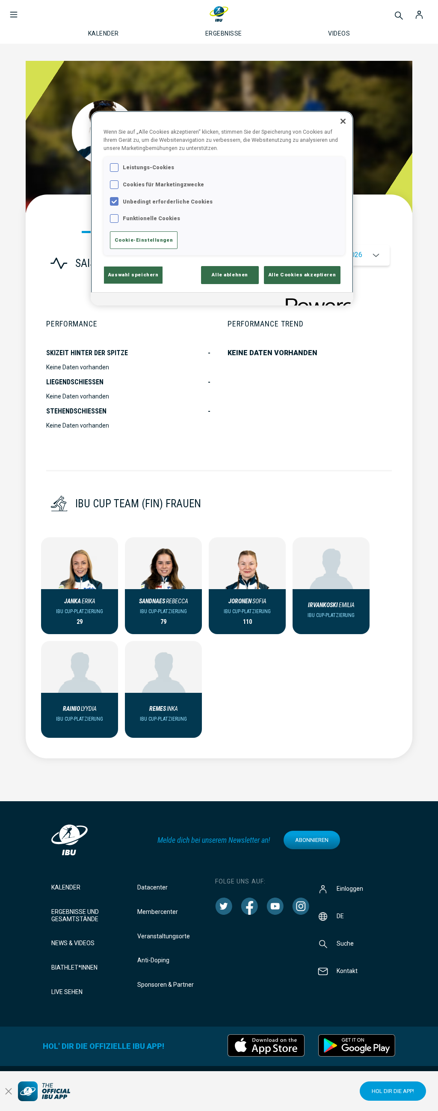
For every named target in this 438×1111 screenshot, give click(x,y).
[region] (222, 208)
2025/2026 (345, 255)
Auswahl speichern (133, 275)
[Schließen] (343, 121)
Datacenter (152, 887)
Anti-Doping (153, 960)
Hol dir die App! (393, 1091)
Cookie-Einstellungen (144, 240)
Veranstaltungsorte (163, 936)
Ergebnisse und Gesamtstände (75, 915)
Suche (345, 943)
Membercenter (157, 911)
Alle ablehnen (230, 275)
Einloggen (350, 888)
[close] (8, 1091)
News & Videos (73, 943)
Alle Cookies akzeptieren (302, 275)
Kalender (65, 887)
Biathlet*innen (74, 967)
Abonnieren (311, 840)
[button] (14, 10)
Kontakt (347, 970)
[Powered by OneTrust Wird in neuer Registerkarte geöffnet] (316, 300)
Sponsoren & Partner (165, 984)
